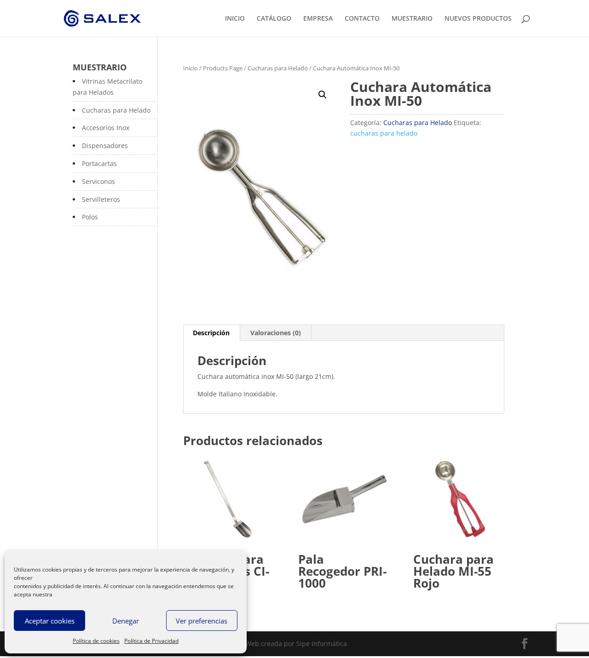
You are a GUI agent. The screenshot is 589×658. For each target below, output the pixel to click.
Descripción (211, 332)
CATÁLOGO (274, 19)
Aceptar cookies (50, 620)
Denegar (125, 620)
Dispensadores (105, 145)
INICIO (235, 19)
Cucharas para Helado (278, 68)
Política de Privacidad (151, 641)
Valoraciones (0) (275, 332)
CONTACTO (362, 19)
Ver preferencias (201, 620)
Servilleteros (101, 199)
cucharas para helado (383, 133)
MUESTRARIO (412, 19)
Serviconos (98, 181)
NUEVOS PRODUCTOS (478, 19)
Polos (90, 216)
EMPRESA (318, 19)
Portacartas (99, 163)
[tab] (211, 333)
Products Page (223, 68)
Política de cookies (96, 641)
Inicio (190, 68)
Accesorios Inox (105, 127)
